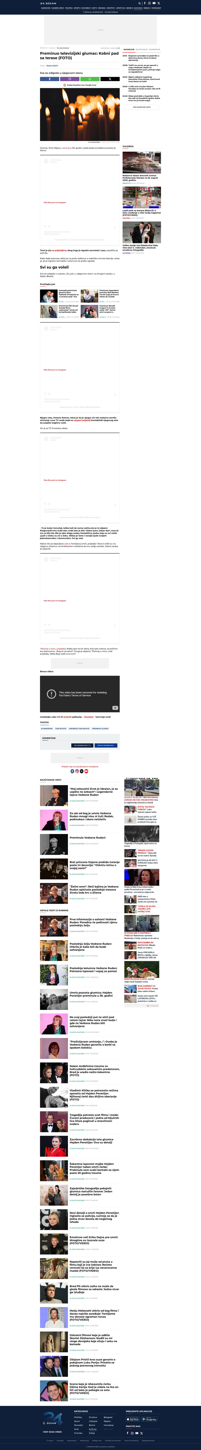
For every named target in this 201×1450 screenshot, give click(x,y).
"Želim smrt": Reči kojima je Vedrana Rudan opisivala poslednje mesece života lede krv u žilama (94, 889)
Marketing (84, 1441)
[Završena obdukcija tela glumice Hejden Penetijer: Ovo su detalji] (54, 1146)
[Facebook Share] (49, 79)
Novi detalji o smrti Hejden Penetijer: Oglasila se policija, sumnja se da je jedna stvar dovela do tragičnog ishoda (94, 1218)
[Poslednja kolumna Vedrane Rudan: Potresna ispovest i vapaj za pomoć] (54, 975)
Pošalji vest (97, 1441)
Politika (69, 8)
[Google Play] (149, 1419)
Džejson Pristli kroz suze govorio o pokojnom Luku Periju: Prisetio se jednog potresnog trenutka (92, 1362)
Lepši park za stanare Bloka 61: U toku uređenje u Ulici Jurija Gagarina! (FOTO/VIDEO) (142, 212)
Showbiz (85, 8)
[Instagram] (149, 3)
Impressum (72, 1441)
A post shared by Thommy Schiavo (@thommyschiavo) (80, 407)
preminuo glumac (100, 728)
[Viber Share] (69, 79)
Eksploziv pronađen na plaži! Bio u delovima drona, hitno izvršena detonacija (143, 58)
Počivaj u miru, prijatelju (53, 648)
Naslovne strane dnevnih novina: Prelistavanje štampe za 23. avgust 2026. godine (140, 178)
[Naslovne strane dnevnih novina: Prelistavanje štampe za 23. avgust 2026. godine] (142, 162)
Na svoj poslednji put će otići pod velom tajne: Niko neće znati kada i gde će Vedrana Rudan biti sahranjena (93, 1022)
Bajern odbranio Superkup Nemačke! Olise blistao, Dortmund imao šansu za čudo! (144, 79)
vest (66, 543)
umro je (66, 148)
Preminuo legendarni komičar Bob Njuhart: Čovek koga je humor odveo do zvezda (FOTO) (109, 293)
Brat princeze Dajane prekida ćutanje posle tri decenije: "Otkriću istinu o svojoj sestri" (95, 865)
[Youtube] (86, 771)
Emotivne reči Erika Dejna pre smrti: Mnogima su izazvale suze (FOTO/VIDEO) (94, 1240)
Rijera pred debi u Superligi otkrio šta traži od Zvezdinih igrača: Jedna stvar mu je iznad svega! (144, 98)
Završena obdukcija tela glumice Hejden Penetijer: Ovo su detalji (91, 1141)
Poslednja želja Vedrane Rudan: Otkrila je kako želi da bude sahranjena (91, 947)
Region (107, 1421)
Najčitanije (142, 49)
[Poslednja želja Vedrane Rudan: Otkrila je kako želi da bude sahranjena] (54, 950)
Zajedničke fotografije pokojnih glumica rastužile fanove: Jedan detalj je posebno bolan (91, 1191)
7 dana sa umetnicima (93, 12)
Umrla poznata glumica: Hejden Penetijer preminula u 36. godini (91, 994)
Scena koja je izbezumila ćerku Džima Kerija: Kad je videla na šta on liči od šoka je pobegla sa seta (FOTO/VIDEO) (94, 1389)
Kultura (138, 8)
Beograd (108, 1417)
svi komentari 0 (82, 745)
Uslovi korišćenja (131, 1441)
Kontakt (60, 1441)
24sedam (89, 717)
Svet (94, 8)
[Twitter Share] (110, 79)
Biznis (129, 8)
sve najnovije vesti (142, 107)
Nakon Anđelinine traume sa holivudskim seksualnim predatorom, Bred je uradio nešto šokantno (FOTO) (95, 1071)
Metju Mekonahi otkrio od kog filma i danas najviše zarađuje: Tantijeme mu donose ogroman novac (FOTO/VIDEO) (94, 1315)
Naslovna (43, 48)
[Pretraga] (139, 3)
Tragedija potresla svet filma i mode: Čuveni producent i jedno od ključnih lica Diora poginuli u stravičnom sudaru (94, 1120)
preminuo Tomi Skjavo (79, 728)
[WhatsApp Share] (90, 79)
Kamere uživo (57, 8)
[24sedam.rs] (48, 3)
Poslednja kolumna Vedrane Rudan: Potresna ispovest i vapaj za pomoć (93, 970)
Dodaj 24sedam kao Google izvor (81, 85)
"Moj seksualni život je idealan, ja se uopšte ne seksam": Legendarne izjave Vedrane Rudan (94, 792)
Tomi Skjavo (60, 728)
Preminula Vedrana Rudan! (88, 837)
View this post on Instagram (55, 202)
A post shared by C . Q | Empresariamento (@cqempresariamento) (79, 240)
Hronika (102, 8)
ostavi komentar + (105, 745)
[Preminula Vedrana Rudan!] (54, 844)
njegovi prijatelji (82, 420)
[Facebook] (144, 3)
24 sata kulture (111, 12)
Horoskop (156, 8)
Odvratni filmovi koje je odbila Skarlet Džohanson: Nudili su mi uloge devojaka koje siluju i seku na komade (93, 1340)
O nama (50, 1441)
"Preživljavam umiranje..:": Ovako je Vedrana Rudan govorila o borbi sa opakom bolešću (93, 1044)
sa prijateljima (59, 250)
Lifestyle (120, 8)
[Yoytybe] (154, 3)
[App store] (133, 1419)
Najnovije (45, 8)
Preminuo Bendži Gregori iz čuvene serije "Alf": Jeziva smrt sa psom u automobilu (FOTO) (108, 309)
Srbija (147, 8)
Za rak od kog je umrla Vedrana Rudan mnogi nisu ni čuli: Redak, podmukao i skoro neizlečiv (92, 816)
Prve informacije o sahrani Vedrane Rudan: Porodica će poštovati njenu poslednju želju (93, 922)
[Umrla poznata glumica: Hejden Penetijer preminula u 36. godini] (54, 999)
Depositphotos (148, 1441)
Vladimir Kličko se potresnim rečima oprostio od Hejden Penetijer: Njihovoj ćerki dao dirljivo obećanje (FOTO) (94, 1095)
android (67, 717)
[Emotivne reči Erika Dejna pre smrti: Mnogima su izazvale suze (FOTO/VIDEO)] (54, 1244)
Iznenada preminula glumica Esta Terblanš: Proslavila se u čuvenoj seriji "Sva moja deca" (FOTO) (69, 293)
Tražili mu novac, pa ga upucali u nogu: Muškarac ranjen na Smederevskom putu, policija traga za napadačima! (144, 68)
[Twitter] (158, 3)
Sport (77, 8)
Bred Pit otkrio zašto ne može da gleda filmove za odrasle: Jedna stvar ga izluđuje (94, 1289)
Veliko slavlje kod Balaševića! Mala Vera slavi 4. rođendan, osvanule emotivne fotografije (140, 247)
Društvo (111, 8)
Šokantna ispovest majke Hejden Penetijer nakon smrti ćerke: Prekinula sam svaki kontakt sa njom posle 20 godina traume (94, 1169)
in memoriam (47, 728)
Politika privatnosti (113, 1441)
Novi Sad (108, 1429)
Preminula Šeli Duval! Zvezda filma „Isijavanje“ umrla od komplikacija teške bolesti (68, 309)
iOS (58, 717)
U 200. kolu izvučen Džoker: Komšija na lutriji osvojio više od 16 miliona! (144, 89)
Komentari (154, 49)
